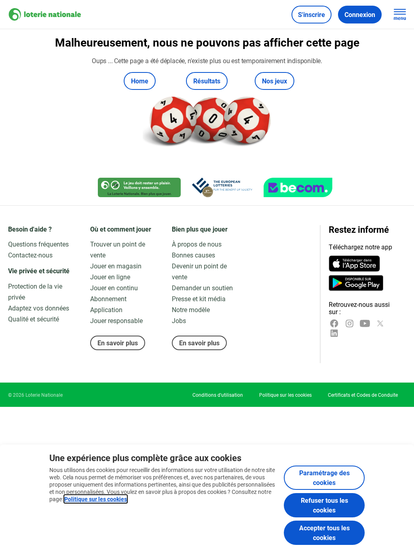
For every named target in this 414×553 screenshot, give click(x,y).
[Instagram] (349, 323)
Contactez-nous (30, 255)
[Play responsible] (139, 187)
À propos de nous (197, 244)
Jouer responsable (116, 320)
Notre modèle (191, 309)
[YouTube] (365, 323)
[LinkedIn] (334, 333)
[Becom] (298, 187)
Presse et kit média (199, 298)
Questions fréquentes (38, 244)
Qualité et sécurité (33, 319)
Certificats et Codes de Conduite (363, 394)
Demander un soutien (202, 287)
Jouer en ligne (110, 276)
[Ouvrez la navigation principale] (400, 14)
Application (106, 309)
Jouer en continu (114, 287)
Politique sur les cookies (95, 499)
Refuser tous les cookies (324, 505)
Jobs (179, 320)
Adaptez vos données (38, 308)
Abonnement (108, 298)
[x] (380, 323)
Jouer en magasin (116, 266)
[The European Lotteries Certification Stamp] (222, 187)
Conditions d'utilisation (217, 394)
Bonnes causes (193, 255)
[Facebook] (334, 323)
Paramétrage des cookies (324, 477)
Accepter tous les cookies (324, 532)
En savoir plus (117, 342)
